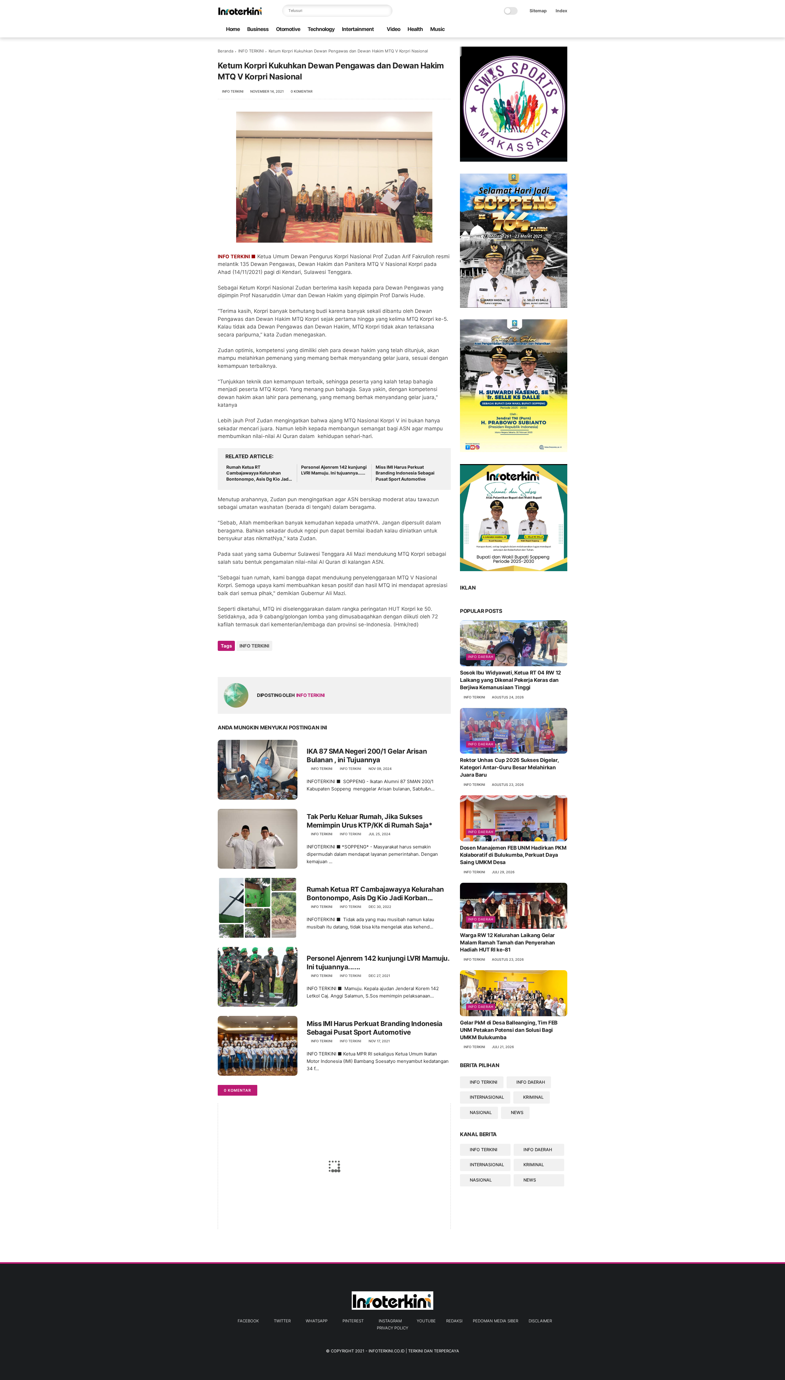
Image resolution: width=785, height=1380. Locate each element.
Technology (321, 29)
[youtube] (564, 29)
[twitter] (525, 29)
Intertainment (358, 29)
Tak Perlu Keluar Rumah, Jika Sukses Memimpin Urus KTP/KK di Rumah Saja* (369, 821)
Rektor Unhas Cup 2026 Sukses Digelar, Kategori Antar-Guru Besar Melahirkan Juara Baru (509, 767)
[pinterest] (544, 29)
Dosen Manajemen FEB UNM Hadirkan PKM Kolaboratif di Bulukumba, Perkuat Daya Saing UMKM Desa (513, 855)
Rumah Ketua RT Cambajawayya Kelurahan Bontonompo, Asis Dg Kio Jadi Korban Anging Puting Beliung (258, 473)
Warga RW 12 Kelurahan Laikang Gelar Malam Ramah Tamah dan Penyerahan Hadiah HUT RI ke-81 (507, 942)
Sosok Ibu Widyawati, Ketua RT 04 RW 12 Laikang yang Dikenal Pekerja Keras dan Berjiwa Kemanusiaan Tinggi (510, 680)
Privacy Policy (392, 1327)
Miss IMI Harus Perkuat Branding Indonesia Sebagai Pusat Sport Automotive (405, 473)
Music (437, 29)
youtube (426, 1320)
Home (233, 29)
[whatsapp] (534, 29)
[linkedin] (272, 662)
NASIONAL (481, 1112)
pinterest (353, 1320)
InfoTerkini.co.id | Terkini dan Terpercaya (414, 1350)
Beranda (225, 50)
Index (561, 10)
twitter (282, 1320)
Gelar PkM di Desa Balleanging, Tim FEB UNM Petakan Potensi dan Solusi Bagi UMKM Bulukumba (508, 1030)
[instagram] (554, 29)
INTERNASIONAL (487, 1097)
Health (415, 29)
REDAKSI (454, 1320)
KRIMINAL (533, 1097)
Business (258, 29)
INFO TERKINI (251, 50)
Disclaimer (540, 1320)
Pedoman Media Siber (495, 1320)
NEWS (517, 1112)
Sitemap (538, 10)
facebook (248, 1320)
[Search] (386, 11)
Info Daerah (480, 657)
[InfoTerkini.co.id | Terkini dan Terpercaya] (240, 14)
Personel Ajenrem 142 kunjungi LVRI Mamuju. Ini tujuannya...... (334, 470)
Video (393, 29)
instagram (390, 1320)
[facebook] (515, 29)
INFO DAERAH (530, 1082)
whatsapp (316, 1320)
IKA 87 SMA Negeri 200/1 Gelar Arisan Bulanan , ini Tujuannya (367, 755)
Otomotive (288, 29)
